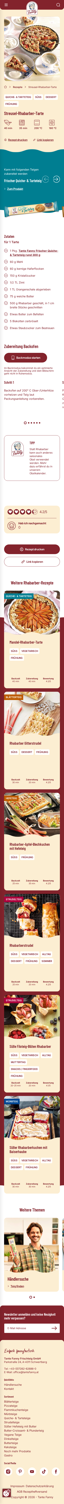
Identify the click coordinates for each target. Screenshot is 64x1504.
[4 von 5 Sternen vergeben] (28, 512)
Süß (38, 97)
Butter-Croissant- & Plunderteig (24, 1430)
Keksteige (10, 1447)
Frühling (11, 103)
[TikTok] (44, 1471)
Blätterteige (11, 1401)
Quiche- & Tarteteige (17, 1418)
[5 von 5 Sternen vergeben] (35, 512)
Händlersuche (13, 1384)
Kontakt (9, 1389)
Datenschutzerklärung (40, 1486)
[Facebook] (56, 1471)
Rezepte (17, 87)
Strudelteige (11, 1422)
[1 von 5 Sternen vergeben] (10, 512)
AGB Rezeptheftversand (32, 1491)
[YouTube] (32, 1471)
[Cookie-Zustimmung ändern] (7, 1493)
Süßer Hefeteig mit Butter (20, 1426)
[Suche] (58, 5)
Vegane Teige (13, 1434)
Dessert (51, 97)
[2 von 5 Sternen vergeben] (16, 512)
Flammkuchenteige (16, 1410)
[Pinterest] (20, 1471)
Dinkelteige (11, 1439)
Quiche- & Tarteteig (18, 97)
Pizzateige (10, 1405)
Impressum (17, 1486)
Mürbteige (10, 1414)
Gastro (8, 1455)
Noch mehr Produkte (17, 1451)
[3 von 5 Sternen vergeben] (22, 512)
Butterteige (11, 1443)
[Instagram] (8, 1471)
